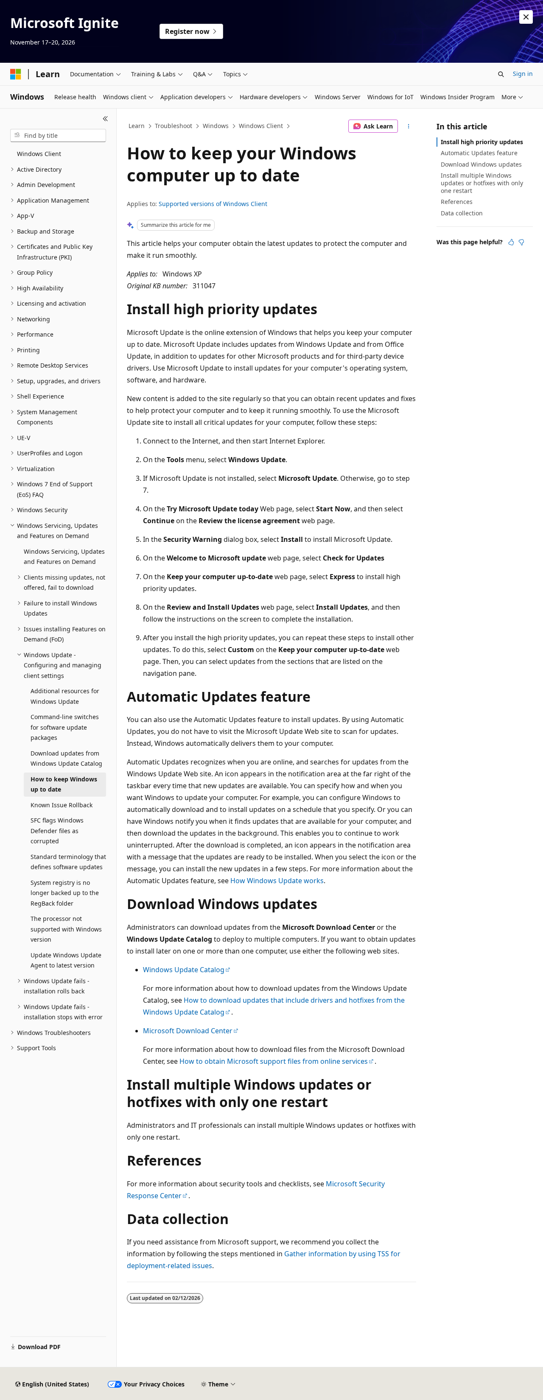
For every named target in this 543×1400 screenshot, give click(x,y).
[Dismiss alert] (526, 17)
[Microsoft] (15, 74)
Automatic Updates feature (479, 153)
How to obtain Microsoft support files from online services (273, 1061)
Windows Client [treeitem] (39, 154)
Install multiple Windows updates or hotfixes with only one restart (482, 183)
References (457, 202)
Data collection (462, 213)
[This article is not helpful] (521, 242)
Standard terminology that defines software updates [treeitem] (68, 862)
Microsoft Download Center (187, 1030)
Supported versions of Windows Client (213, 204)
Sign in (523, 74)
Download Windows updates (481, 164)
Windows (216, 126)
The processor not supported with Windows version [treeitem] (66, 929)
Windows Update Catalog (183, 969)
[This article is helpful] (511, 242)
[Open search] (501, 74)
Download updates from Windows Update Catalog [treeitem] (66, 758)
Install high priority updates (482, 142)
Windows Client (261, 126)
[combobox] (58, 135)
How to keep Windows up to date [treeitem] (64, 784)
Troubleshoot (173, 126)
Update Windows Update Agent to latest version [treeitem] (66, 960)
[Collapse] (105, 118)
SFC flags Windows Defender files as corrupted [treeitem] (57, 830)
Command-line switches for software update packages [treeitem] (65, 727)
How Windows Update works (277, 880)
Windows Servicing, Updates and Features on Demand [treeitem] (64, 556)
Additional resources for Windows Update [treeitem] (65, 696)
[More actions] (408, 126)
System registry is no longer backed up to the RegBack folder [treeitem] (65, 892)
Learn (137, 126)
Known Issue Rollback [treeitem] (61, 805)
